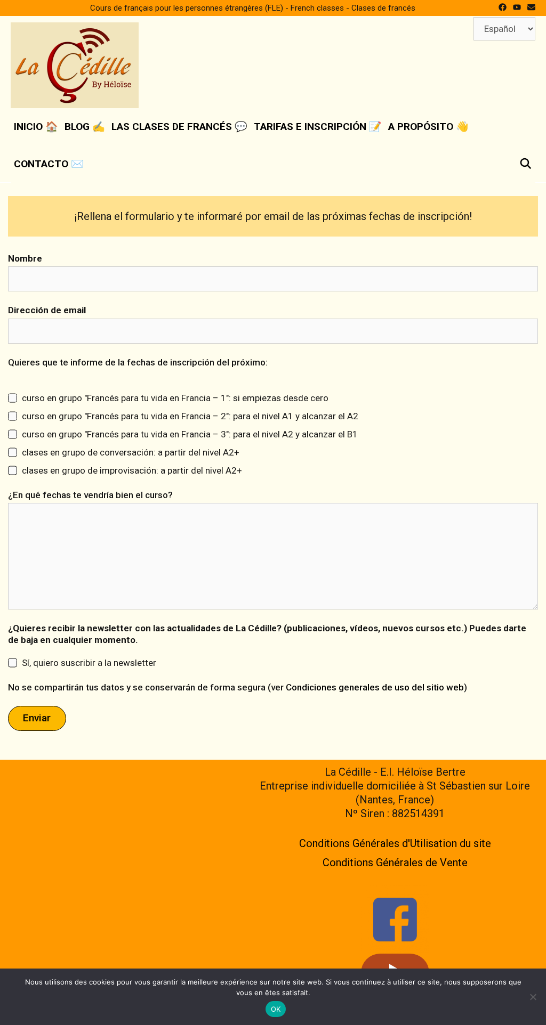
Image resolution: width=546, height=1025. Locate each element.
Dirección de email (47, 310)
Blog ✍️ (85, 126)
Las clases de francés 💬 (179, 126)
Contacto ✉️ (49, 164)
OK (276, 1009)
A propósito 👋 (428, 126)
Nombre (25, 258)
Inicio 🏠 (36, 126)
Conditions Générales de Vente (395, 862)
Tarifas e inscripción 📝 (318, 126)
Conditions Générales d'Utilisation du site (395, 843)
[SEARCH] (525, 164)
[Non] (532, 996)
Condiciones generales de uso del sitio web (375, 687)
